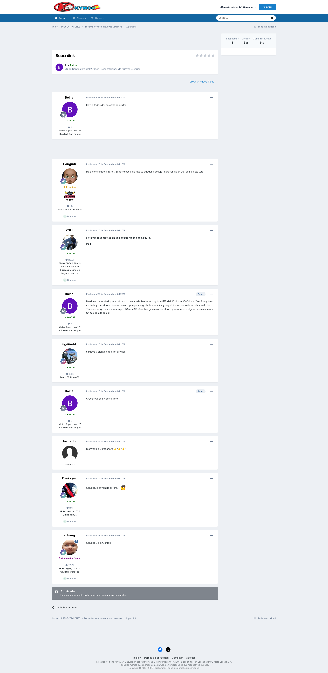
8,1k (71, 507)
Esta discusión (256, 18)
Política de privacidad (156, 657)
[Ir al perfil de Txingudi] (70, 176)
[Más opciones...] (211, 98)
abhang (69, 535)
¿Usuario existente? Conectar (237, 7)
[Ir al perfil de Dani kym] (70, 490)
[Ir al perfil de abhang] (70, 547)
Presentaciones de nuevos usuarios (120, 68)
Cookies (190, 657)
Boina (69, 97)
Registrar (267, 6)
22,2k (71, 259)
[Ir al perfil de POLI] (70, 242)
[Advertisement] (135, 41)
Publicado (105, 97)
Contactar (177, 657)
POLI (69, 230)
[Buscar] (272, 18)
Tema (136, 657)
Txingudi (69, 164)
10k (71, 206)
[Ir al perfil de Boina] (59, 67)
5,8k (71, 374)
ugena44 (69, 344)
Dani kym (69, 478)
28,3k (71, 565)
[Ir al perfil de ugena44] (70, 356)
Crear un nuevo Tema (202, 81)
